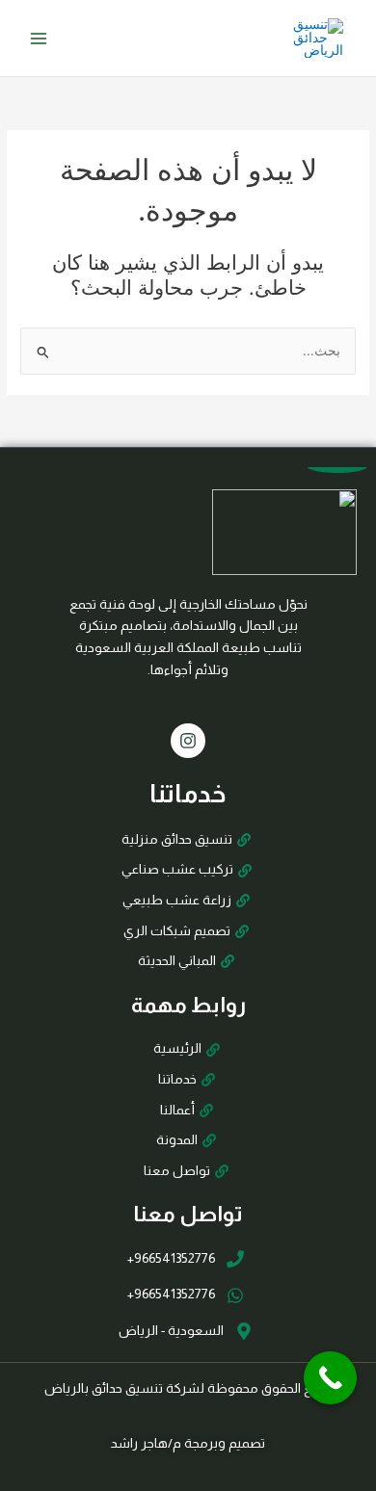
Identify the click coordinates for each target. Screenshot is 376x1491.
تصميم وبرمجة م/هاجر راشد (188, 1443)
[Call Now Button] (330, 1377)
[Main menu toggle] (39, 38)
